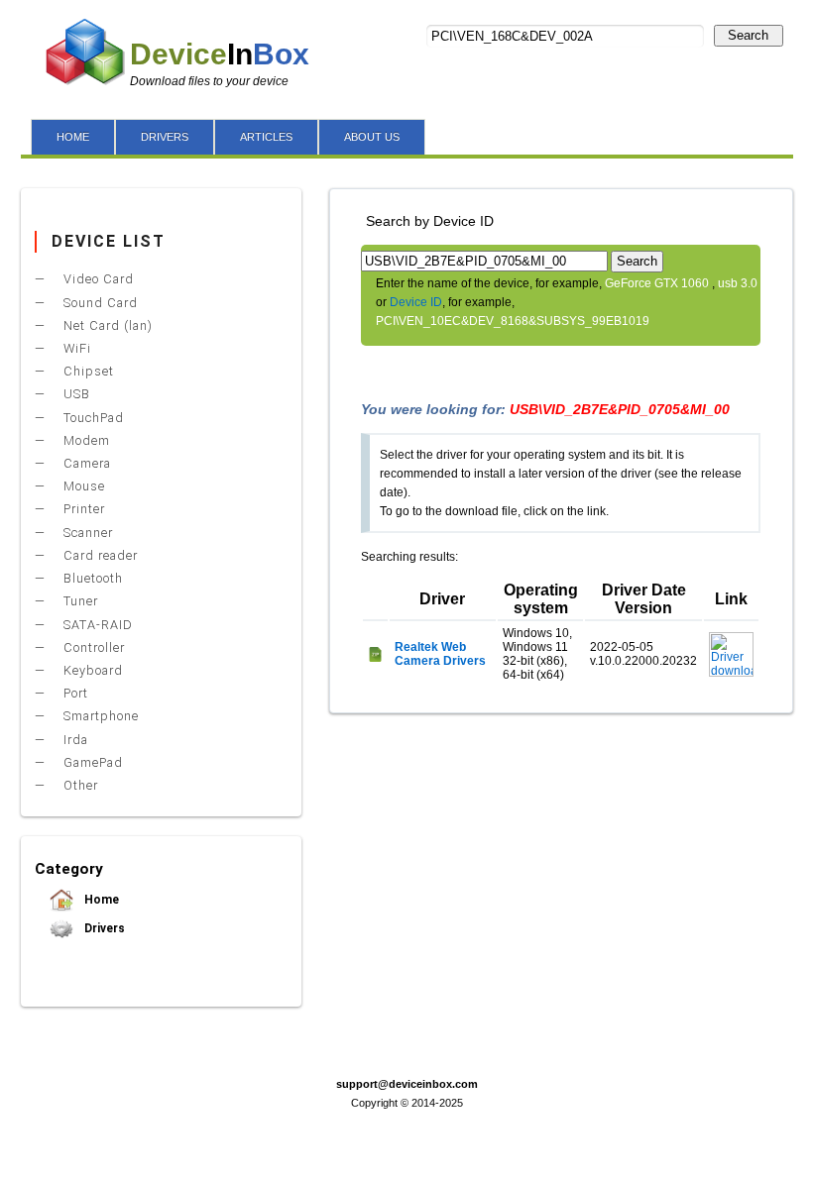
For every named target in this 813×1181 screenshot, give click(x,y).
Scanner (86, 532)
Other (78, 785)
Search (748, 35)
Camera (85, 463)
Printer (82, 508)
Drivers (103, 928)
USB (74, 393)
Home (100, 900)
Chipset (86, 371)
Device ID (416, 302)
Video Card (96, 278)
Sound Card (98, 302)
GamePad (91, 762)
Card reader (98, 555)
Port (73, 693)
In (219, 54)
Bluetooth (91, 578)
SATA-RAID (96, 624)
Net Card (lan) (106, 325)
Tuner (78, 600)
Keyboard (91, 670)
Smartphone (99, 715)
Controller (92, 647)
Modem (84, 440)
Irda (73, 739)
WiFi (75, 348)
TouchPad (91, 417)
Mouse (82, 486)
